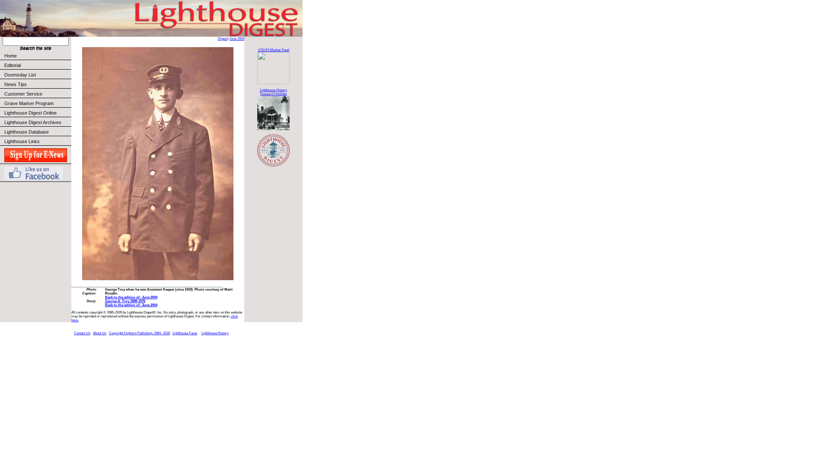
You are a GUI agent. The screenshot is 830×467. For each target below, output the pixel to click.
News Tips (15, 84)
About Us (99, 333)
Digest (222, 39)
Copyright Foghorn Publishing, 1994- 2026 (139, 333)
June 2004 (237, 39)
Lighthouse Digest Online (30, 112)
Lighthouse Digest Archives (32, 122)
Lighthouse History (215, 333)
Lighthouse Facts (184, 333)
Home (10, 55)
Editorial (12, 65)
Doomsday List (20, 74)
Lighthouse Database (26, 131)
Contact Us (82, 333)
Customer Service (23, 93)
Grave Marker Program (29, 103)
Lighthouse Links (22, 141)
